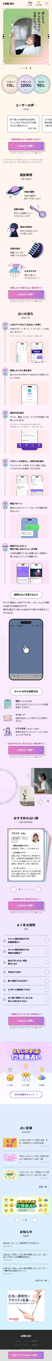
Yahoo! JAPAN (26, 1349)
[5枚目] (29, 889)
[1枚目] (19, 889)
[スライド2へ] (23, 68)
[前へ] (13, 889)
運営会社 (35, 1345)
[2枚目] (22, 889)
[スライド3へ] (26, 68)
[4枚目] (27, 889)
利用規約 (34, 1341)
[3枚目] (24, 889)
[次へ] (38, 889)
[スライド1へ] (21, 68)
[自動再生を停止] (30, 68)
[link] (8, 4)
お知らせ (18, 1341)
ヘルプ (26, 1341)
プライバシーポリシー (21, 1345)
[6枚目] (32, 889)
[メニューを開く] (47, 3)
